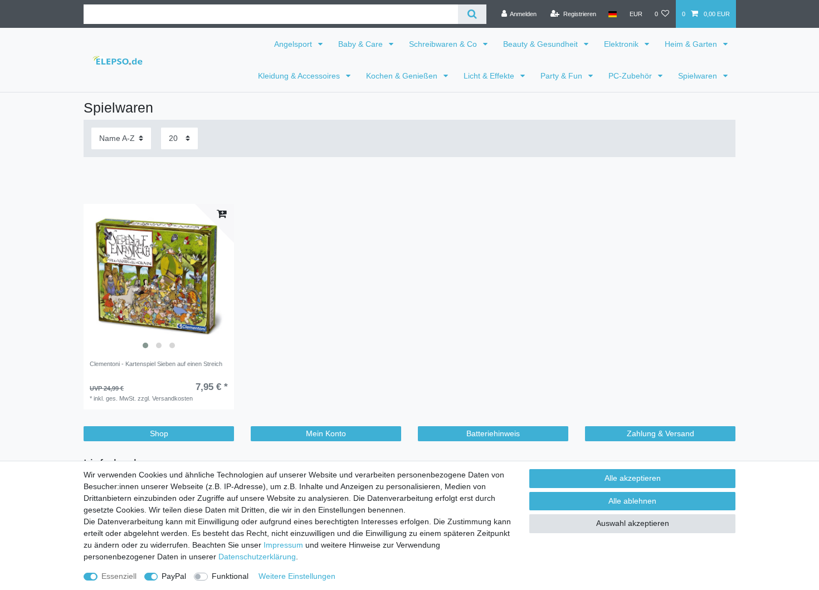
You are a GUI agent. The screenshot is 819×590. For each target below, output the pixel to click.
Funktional (230, 576)
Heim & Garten (692, 44)
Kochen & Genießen (403, 75)
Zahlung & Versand (660, 433)
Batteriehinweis (493, 433)
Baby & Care (361, 44)
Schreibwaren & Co (444, 44)
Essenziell (118, 576)
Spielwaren (698, 75)
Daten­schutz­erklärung (257, 556)
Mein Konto (326, 433)
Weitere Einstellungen (297, 576)
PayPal (174, 576)
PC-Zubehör (631, 75)
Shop (159, 433)
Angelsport (294, 44)
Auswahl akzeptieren (632, 523)
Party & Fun (562, 75)
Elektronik (622, 44)
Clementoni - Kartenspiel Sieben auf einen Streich (156, 363)
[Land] (612, 14)
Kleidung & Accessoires (300, 75)
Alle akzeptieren (632, 478)
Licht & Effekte (490, 75)
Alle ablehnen (632, 500)
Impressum (283, 544)
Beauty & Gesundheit (541, 44)
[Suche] (472, 14)
